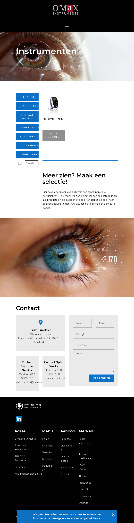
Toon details (54, 135)
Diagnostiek (29, 106)
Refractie (27, 97)
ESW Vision (82, 467)
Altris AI (83, 489)
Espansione (85, 496)
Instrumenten (48, 468)
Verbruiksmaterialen (29, 154)
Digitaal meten (27, 116)
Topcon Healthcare (85, 456)
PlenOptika (85, 483)
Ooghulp (83, 503)
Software (28, 136)
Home (45, 439)
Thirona (83, 476)
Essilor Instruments (85, 443)
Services (47, 452)
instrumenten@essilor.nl (28, 474)
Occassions (29, 145)
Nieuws (46, 459)
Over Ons (47, 445)
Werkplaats (29, 127)
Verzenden (101, 378)
